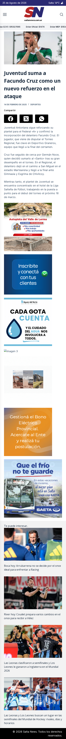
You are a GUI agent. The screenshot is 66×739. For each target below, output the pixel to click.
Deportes (35, 104)
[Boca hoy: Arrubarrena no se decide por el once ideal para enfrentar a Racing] (33, 544)
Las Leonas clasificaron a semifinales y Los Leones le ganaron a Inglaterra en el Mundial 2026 (31, 666)
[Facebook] (10, 119)
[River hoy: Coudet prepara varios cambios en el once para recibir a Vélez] (33, 592)
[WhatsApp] (41, 119)
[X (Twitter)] (26, 119)
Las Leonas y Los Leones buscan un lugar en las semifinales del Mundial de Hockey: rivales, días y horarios (33, 719)
